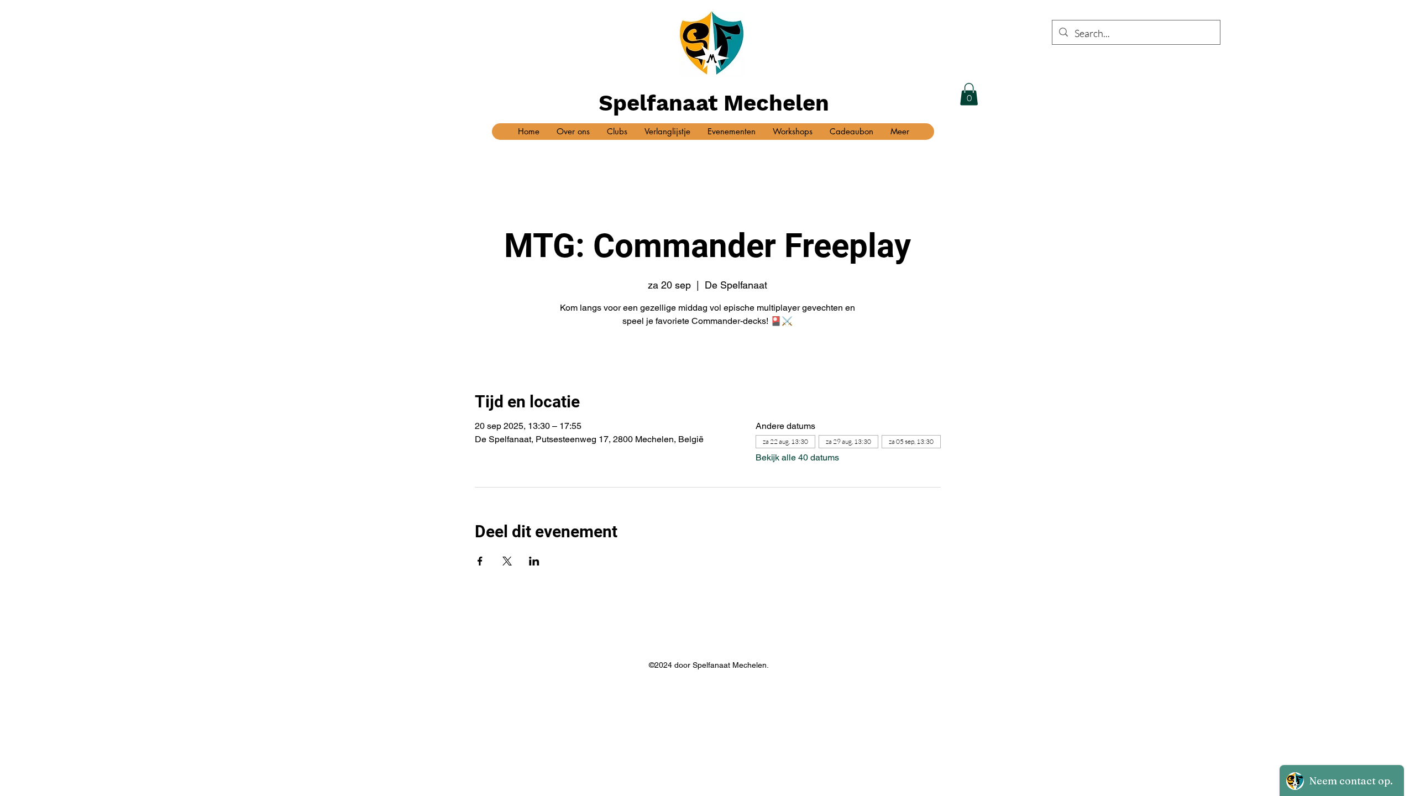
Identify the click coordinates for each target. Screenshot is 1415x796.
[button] (969, 94)
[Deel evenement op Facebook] (480, 561)
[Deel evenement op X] (507, 561)
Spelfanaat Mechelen (714, 103)
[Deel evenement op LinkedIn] (534, 561)
